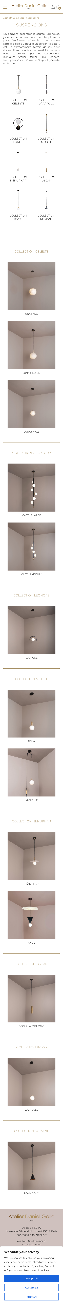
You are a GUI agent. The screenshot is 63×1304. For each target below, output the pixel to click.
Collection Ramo (18, 217)
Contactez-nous (31, 1244)
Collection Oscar (46, 179)
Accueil (7, 18)
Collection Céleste (18, 102)
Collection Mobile (46, 140)
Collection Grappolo (46, 102)
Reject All (31, 1296)
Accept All (31, 1278)
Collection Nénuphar (18, 179)
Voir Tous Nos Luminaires (31, 1240)
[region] (31, 1275)
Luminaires (18, 18)
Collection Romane (46, 217)
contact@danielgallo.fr (32, 1234)
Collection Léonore (18, 140)
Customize (31, 1287)
